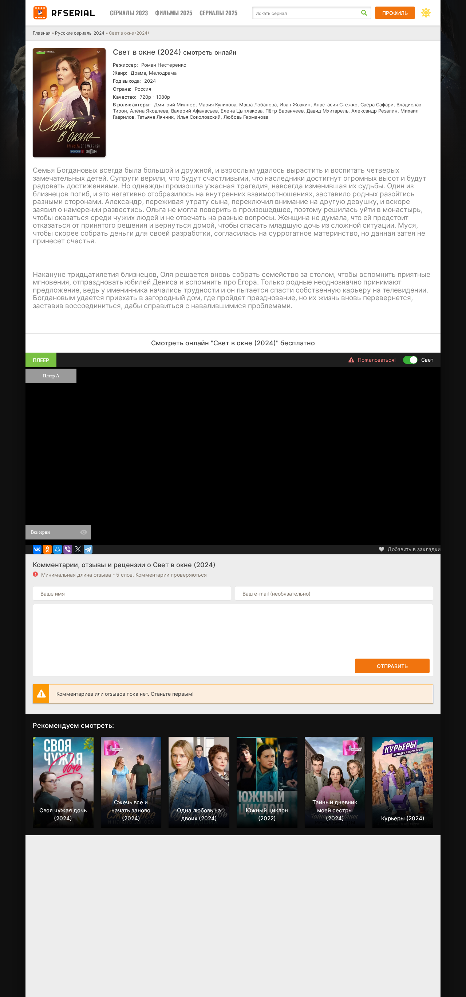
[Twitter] (78, 549)
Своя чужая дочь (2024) (63, 814)
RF (73, 12)
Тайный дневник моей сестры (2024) (334, 810)
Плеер (41, 360)
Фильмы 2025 (173, 12)
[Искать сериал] (364, 13)
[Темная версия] (426, 12)
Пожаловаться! (377, 360)
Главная (42, 33)
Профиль (395, 13)
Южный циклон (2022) (267, 814)
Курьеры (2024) (402, 818)
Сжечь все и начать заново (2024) (130, 810)
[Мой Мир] (57, 549)
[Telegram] (88, 549)
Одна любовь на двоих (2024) (199, 814)
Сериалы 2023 (129, 12)
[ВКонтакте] (37, 549)
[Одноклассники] (47, 549)
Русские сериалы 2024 (79, 33)
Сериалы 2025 (218, 12)
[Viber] (67, 549)
